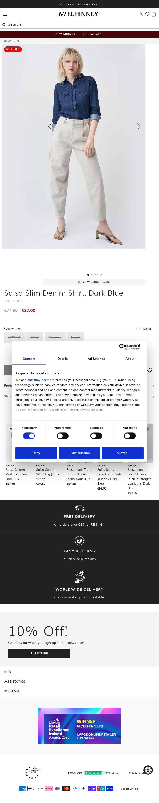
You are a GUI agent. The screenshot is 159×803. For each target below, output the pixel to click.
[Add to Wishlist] (149, 370)
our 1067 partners (41, 380)
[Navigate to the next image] (139, 127)
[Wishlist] (147, 15)
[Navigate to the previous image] (49, 125)
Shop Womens (93, 34)
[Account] (141, 15)
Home (7, 41)
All (19, 41)
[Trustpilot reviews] (93, 773)
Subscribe (39, 653)
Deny (36, 453)
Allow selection (79, 453)
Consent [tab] (29, 358)
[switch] (63, 435)
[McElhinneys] (79, 15)
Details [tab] (63, 358)
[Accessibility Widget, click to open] (148, 770)
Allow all (123, 453)
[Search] (4, 24)
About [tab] (130, 358)
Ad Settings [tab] (96, 358)
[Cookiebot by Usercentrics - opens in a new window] (125, 347)
